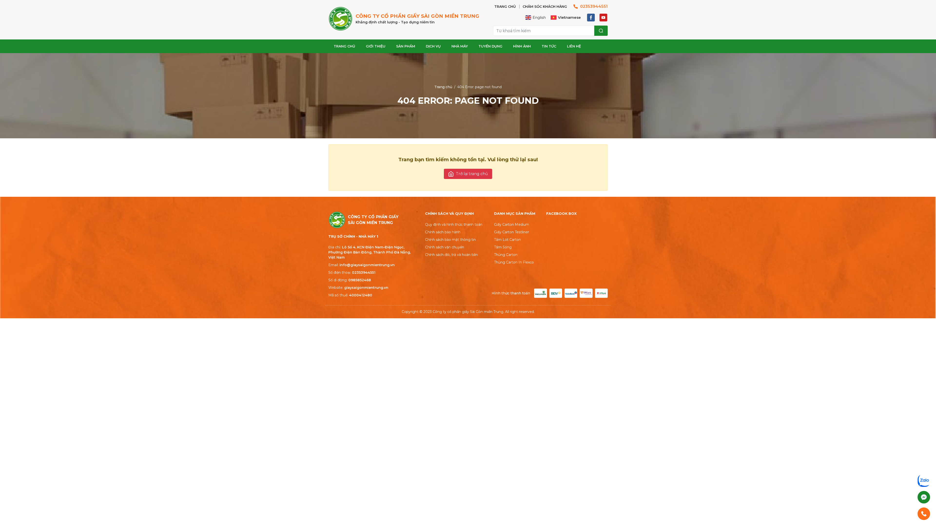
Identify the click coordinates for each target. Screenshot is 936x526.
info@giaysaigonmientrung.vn (367, 265)
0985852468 (359, 280)
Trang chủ (344, 46)
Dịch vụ (433, 46)
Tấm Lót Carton (507, 239)
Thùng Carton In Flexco (514, 262)
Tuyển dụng (490, 46)
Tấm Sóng (503, 247)
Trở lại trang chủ (472, 173)
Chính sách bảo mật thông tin (450, 239)
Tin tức (549, 46)
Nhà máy (459, 46)
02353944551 (594, 6)
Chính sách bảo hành (442, 232)
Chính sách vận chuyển (444, 247)
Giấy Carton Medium (511, 224)
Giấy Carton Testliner (511, 232)
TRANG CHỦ (505, 6)
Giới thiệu (375, 46)
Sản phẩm (405, 46)
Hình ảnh (522, 46)
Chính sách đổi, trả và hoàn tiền (451, 255)
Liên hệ (574, 46)
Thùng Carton (505, 255)
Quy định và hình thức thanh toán (453, 224)
